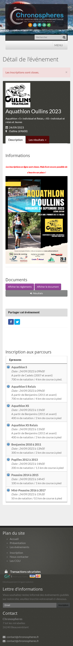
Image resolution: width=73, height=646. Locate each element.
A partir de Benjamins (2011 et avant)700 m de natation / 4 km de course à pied (36, 392)
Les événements (19, 547)
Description (15, 139)
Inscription (16, 552)
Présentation (18, 543)
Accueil (14, 538)
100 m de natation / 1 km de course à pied (36, 479)
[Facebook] (11, 321)
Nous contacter (19, 556)
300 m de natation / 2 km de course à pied (36, 448)
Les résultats (37, 139)
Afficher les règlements (20, 286)
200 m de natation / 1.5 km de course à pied (37, 463)
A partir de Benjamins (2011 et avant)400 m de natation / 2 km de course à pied (36, 412)
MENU (58, 45)
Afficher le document (48, 286)
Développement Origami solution (18, 582)
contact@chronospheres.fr (22, 636)
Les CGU (15, 560)
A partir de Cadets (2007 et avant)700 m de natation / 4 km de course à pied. (36, 373)
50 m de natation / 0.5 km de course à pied (36, 494)
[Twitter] (17, 321)
